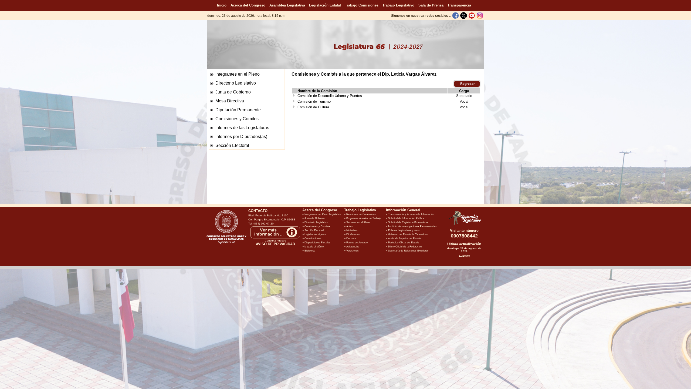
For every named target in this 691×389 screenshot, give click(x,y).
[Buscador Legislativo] (464, 224)
